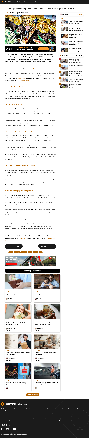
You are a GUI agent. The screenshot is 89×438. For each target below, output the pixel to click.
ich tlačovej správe (24, 80)
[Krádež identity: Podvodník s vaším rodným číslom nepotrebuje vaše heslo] (18, 341)
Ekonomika (8, 320)
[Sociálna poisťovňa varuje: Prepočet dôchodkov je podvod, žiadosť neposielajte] (64, 29)
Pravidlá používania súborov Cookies (50, 415)
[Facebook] (1, 429)
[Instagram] (7, 429)
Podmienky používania (23, 415)
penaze (30, 252)
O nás (3, 434)
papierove (24, 252)
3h (76, 55)
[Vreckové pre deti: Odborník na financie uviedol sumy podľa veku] (47, 282)
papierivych (17, 252)
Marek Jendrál (11, 298)
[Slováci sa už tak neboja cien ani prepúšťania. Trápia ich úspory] (47, 341)
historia (10, 252)
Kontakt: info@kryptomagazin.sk (16, 434)
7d (81, 55)
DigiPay (26, 76)
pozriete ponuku (22, 78)
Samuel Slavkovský (23, 12)
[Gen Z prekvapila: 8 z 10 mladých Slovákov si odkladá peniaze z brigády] (18, 311)
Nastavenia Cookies (35, 415)
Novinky (7, 12)
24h (79, 55)
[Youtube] (14, 429)
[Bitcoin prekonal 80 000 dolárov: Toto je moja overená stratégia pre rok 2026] (64, 50)
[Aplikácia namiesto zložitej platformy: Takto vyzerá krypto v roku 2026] (64, 36)
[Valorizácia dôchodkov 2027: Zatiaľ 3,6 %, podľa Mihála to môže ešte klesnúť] (64, 22)
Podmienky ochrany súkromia (8, 415)
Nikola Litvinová (40, 298)
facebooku (22, 238)
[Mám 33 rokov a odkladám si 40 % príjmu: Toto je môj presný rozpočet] (64, 43)
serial (40, 252)
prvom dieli (32, 68)
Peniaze (35, 252)
